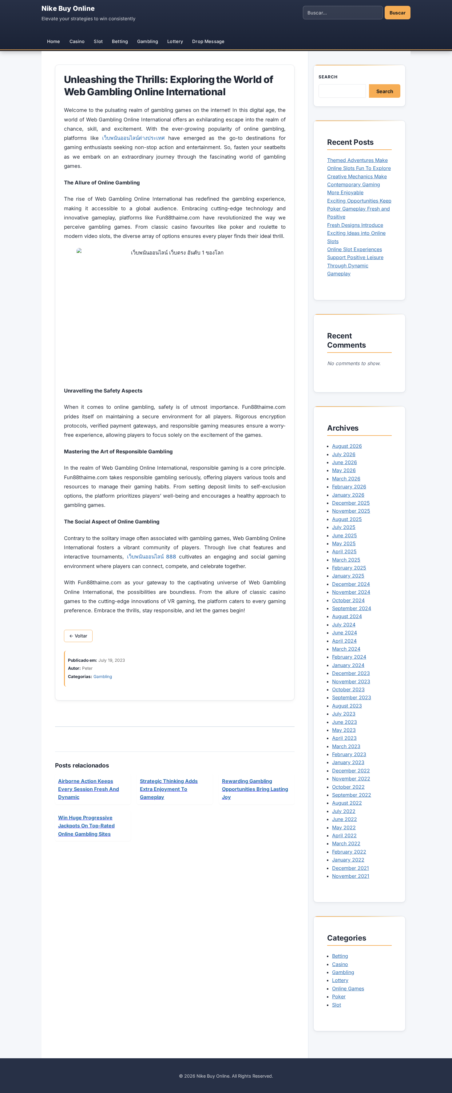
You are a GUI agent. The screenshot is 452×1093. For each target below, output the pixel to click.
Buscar (398, 13)
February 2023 (349, 754)
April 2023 (344, 738)
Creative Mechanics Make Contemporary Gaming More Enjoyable (357, 184)
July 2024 (343, 624)
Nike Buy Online (68, 8)
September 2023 (351, 697)
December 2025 (351, 503)
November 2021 (350, 876)
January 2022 (348, 860)
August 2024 (347, 616)
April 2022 (344, 835)
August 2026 (347, 446)
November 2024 (351, 592)
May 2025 (344, 543)
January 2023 (348, 762)
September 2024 (351, 608)
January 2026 (348, 495)
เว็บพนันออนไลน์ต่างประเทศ (133, 138)
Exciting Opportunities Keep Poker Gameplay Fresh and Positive (359, 209)
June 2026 (344, 462)
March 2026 (346, 478)
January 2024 (348, 665)
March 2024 (346, 649)
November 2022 (351, 778)
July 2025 (343, 527)
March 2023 (346, 746)
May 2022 (344, 827)
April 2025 (344, 551)
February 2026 (349, 486)
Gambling (147, 41)
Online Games (348, 988)
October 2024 (348, 600)
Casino (77, 41)
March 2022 (346, 843)
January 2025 (348, 576)
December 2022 (351, 770)
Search (328, 76)
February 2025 (349, 568)
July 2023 (343, 714)
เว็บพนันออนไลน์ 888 (151, 557)
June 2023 (344, 722)
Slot (98, 41)
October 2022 (348, 787)
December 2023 (351, 673)
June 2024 (344, 632)
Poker (339, 996)
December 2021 (350, 868)
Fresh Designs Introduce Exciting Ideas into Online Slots (356, 233)
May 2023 (344, 730)
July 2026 (343, 454)
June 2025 (344, 535)
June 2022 (344, 819)
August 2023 (347, 706)
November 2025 (351, 511)
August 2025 (347, 519)
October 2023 (348, 689)
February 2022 (349, 852)
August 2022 (347, 803)
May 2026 (344, 470)
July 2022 (343, 811)
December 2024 (351, 584)
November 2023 (351, 681)
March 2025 (346, 560)
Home (53, 41)
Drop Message (208, 41)
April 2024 (344, 641)
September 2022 (351, 795)
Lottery (175, 41)
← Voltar (78, 636)
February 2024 (349, 657)
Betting (120, 41)
